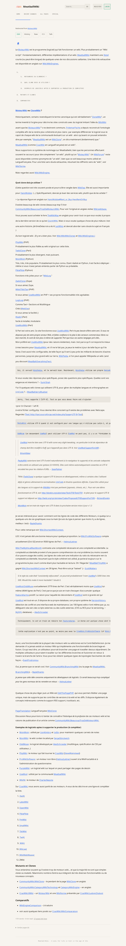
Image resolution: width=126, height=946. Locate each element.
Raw (36, 34)
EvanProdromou (30, 660)
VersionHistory (98, 600)
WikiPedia (63, 356)
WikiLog (47, 275)
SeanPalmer (57, 469)
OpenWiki (24, 808)
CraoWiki (40, 145)
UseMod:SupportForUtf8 (88, 448)
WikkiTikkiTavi (22, 289)
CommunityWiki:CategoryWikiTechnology (38, 887)
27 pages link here (40, 919)
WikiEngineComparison (30, 905)
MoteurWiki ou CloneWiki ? (35, 76)
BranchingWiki (22, 672)
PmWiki (22, 819)
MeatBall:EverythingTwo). (40, 361)
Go (87, 7)
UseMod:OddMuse (24, 586)
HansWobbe (26, 193)
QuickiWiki (53, 221)
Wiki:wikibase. (100, 209)
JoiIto (56, 732)
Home (18, 14)
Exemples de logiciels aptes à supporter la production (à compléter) (54, 88)
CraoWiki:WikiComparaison (65, 911)
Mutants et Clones (28, 95)
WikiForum (99, 154)
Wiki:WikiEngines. (51, 63)
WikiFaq (81, 187)
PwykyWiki (22, 460)
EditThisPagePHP (66, 693)
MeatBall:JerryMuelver (37, 392)
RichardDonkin (103, 498)
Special (55, 14)
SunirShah (45, 382)
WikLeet (23, 849)
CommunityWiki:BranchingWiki (64, 666)
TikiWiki (23, 831)
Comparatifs (25, 101)
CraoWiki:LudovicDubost (91, 893)
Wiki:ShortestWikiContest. (52, 529)
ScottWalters (91, 568)
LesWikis (59, 226)
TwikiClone (21, 250)
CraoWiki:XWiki (26, 893)
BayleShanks (36, 523)
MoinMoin (20, 259)
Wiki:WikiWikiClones (66, 236)
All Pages (44, 14)
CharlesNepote (46, 780)
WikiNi (22, 780)
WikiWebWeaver (27, 855)
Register (97, 7)
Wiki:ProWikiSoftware (91, 536)
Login (107, 7)
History (27, 34)
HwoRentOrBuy (79, 199)
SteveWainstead (71, 753)
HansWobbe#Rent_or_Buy (60, 199)
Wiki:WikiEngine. (42, 172)
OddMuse (20, 433)
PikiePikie (20, 270)
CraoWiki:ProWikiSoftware (88, 631)
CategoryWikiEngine (70, 887)
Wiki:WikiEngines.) (86, 236)
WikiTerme (20, 166)
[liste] (106, 55)
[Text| (27, 414)
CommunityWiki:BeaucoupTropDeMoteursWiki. (37, 209)
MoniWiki (23, 738)
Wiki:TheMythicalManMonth (29, 548)
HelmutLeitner (70, 541)
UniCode (20, 392)
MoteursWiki (32, 28)
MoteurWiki (23, 49)
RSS (43, 34)
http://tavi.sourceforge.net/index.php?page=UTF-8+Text (56, 414)
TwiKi (22, 837)
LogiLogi (19, 300)
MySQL (19, 612)
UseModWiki (34, 294)
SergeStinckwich (61, 738)
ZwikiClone (21, 281)
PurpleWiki (24, 768)
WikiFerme (61, 893)
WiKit (22, 843)
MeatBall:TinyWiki (98, 563)
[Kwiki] (19, 317)
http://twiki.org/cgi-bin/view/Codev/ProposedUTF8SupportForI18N (66, 498)
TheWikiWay (53, 215)
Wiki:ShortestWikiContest (34, 568)
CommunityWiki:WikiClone (31, 881)
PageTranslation (23, 711)
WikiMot (46, 487)
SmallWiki (23, 825)
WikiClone (56, 139)
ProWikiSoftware (27, 759)
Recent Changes (30, 14)
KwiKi (22, 796)
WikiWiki (102, 122)
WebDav (25, 308)
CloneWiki (35, 110)
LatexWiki (23, 802)
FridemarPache (73, 127)
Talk (50, 34)
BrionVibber (25, 453)
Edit (18, 34)
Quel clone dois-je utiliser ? (37, 82)
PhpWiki (19, 242)
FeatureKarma (22, 595)
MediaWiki (108, 370)
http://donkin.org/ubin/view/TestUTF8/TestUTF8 (62, 492)
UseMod (43, 433)
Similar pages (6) (23, 927)
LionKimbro (45, 732)
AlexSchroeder (41, 612)
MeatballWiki (31, 6)
